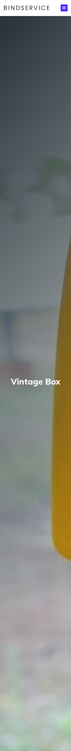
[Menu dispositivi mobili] (64, 7)
